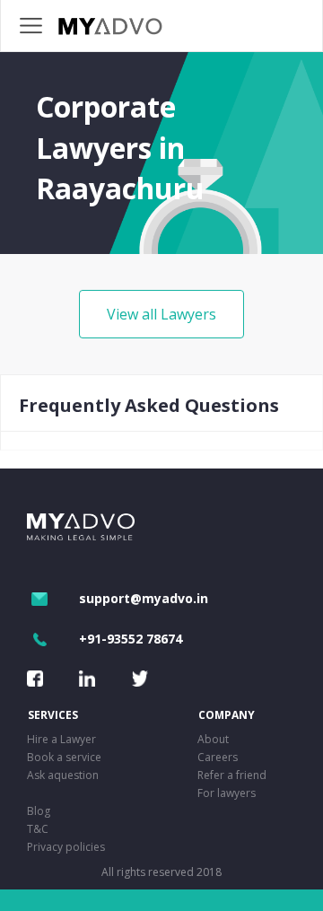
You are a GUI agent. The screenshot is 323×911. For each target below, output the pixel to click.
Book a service (64, 757)
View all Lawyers (161, 314)
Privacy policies (66, 846)
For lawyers (226, 793)
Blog (38, 811)
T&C (37, 829)
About (213, 739)
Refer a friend (231, 775)
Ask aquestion (63, 775)
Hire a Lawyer (61, 739)
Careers (217, 757)
